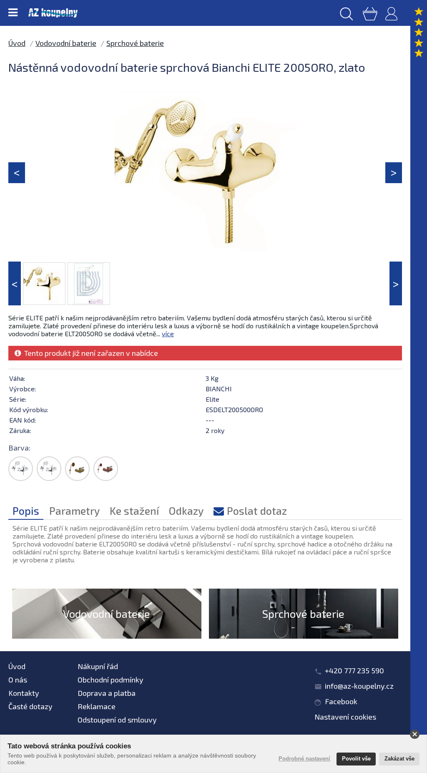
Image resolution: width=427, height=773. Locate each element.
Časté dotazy (30, 706)
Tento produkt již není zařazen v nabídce (89, 353)
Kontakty (23, 692)
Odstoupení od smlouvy (117, 719)
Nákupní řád (98, 666)
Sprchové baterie (135, 43)
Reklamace (97, 706)
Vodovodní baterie (65, 43)
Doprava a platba (107, 692)
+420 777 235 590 (354, 670)
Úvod (16, 43)
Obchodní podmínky (110, 679)
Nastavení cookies (345, 716)
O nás (17, 679)
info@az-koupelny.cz (359, 685)
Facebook (341, 701)
